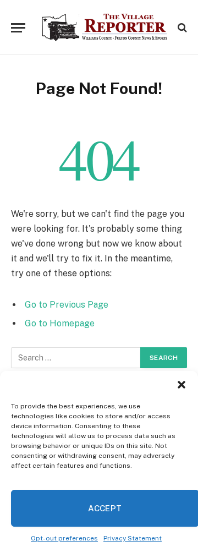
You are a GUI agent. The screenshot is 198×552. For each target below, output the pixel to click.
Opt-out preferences (64, 538)
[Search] (181, 27)
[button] (181, 384)
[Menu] (18, 27)
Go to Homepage (60, 323)
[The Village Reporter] (104, 27)
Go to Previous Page (66, 304)
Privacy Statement (132, 538)
